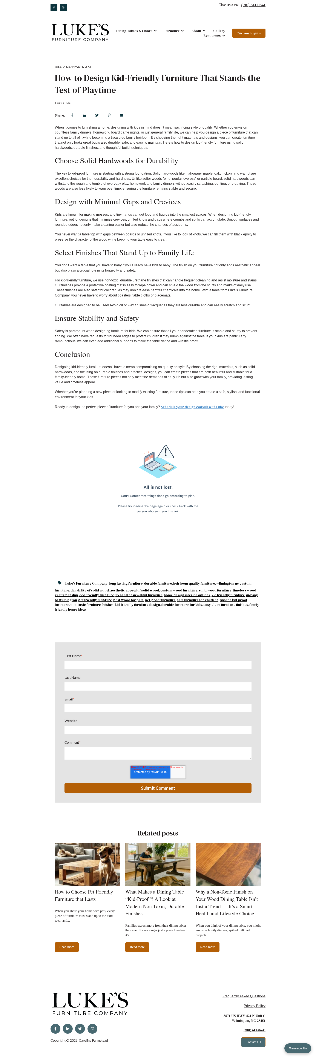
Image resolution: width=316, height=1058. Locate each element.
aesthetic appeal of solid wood (134, 590)
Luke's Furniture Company (86, 583)
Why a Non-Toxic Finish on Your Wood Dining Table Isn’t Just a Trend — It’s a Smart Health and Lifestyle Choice (227, 902)
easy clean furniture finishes (225, 604)
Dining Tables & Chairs (134, 30)
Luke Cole (63, 103)
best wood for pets (128, 599)
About (196, 30)
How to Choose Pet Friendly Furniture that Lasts (84, 895)
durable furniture (158, 583)
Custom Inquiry (248, 33)
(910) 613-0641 (253, 5)
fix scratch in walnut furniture (139, 595)
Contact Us (253, 1042)
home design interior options (187, 595)
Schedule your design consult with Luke (192, 406)
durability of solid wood (90, 590)
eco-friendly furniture (96, 595)
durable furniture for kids (181, 604)
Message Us (298, 1048)
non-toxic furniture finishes (92, 604)
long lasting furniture (126, 583)
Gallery (219, 30)
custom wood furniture (178, 590)
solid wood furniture (215, 590)
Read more (66, 947)
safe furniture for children (197, 599)
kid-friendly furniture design (137, 604)
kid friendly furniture (228, 595)
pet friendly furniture (95, 599)
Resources (212, 35)
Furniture (172, 30)
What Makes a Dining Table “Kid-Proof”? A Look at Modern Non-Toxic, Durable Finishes (154, 902)
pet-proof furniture (160, 599)
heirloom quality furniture (194, 583)
